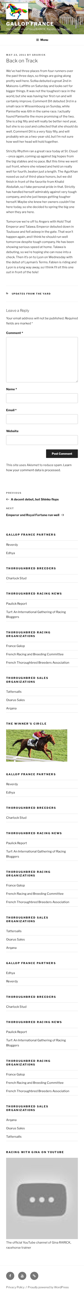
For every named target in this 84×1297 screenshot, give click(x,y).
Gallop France (30, 24)
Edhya (10, 553)
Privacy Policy (15, 1287)
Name (11, 389)
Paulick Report (16, 604)
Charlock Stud (16, 578)
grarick (39, 54)
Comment (14, 333)
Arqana (11, 708)
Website (12, 431)
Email (11, 410)
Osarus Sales (15, 700)
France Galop (15, 646)
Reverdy (12, 545)
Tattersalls (14, 692)
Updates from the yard (31, 293)
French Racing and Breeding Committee (35, 654)
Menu (44, 39)
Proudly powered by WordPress (48, 1287)
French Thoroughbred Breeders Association (37, 662)
